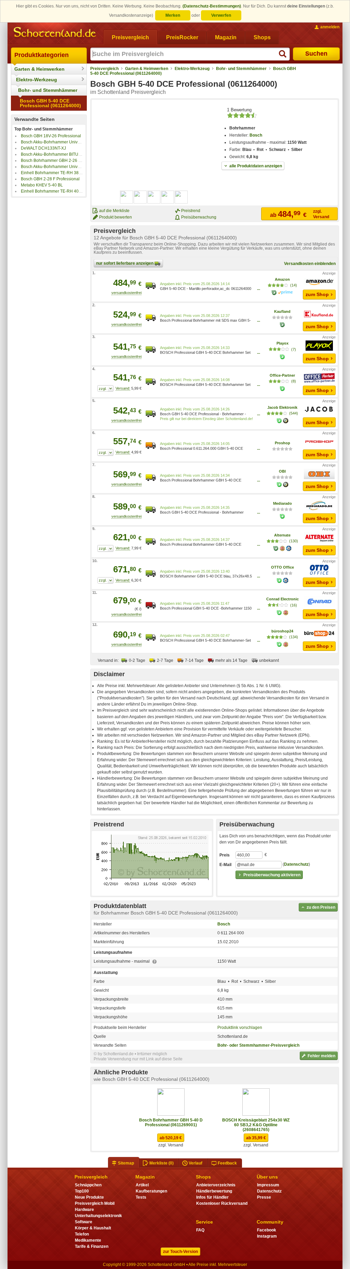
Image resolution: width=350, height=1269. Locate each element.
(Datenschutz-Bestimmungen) (212, 6)
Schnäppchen (88, 1185)
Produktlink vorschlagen (239, 1027)
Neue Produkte (89, 1197)
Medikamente (88, 1240)
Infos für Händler (212, 1197)
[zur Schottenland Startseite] (55, 33)
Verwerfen (221, 15)
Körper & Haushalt (93, 1228)
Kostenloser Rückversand (221, 1203)
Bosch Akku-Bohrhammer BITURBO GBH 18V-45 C (68, 154)
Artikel (142, 1185)
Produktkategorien (41, 55)
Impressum (268, 1185)
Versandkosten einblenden (310, 263)
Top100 (82, 1191)
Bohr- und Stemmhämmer (47, 90)
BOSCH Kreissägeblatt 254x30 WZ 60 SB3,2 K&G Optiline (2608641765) (256, 1125)
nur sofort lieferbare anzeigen (125, 263)
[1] (105, 388)
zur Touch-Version (180, 1251)
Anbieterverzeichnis (215, 1185)
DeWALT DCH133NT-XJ (43, 148)
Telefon (82, 1234)
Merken (172, 15)
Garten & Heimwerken (39, 69)
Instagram (267, 1236)
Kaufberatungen (151, 1191)
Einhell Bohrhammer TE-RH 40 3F (52, 191)
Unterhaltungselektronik (98, 1215)
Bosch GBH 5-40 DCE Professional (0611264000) (50, 103)
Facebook (266, 1230)
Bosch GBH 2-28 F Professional (50, 179)
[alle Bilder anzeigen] (154, 197)
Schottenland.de (232, 1036)
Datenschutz (296, 864)
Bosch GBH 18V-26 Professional (51, 136)
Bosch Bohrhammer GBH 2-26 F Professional (63, 160)
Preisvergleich (104, 68)
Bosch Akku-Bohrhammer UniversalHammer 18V (66, 142)
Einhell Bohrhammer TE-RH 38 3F (52, 172)
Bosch (256, 135)
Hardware (84, 1209)
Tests (141, 1197)
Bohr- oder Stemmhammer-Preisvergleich (258, 1045)
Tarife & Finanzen (91, 1246)
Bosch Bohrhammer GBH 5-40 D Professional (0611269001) (171, 1122)
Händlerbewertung (214, 1191)
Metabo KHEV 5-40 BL (42, 185)
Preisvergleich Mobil (95, 1203)
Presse (264, 1197)
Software (83, 1221)
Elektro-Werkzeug (36, 79)
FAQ (200, 1230)
